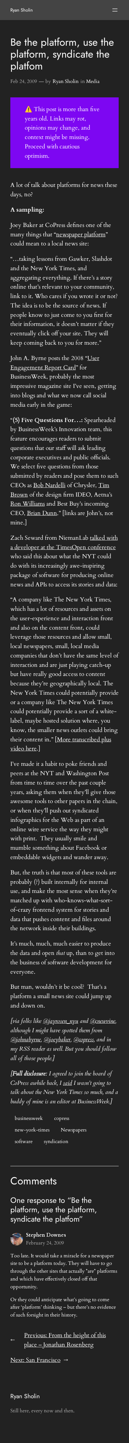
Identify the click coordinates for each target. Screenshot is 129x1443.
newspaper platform (81, 234)
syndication (56, 1141)
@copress (83, 1039)
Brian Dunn (42, 513)
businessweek (29, 1118)
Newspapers (73, 1129)
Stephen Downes (46, 1235)
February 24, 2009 (45, 1242)
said (67, 1083)
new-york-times (32, 1129)
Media (93, 81)
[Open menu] (115, 10)
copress (61, 1118)
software (24, 1141)
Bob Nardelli (49, 485)
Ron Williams (27, 504)
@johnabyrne (25, 1039)
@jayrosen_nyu (60, 1021)
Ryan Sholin (21, 10)
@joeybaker (57, 1039)
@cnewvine (102, 1021)
